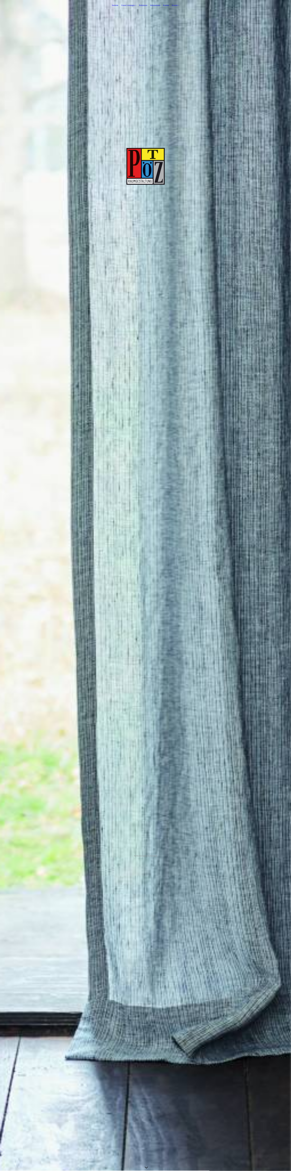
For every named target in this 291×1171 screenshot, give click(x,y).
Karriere (166, 5)
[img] (145, 585)
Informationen (155, 5)
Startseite (115, 5)
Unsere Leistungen (128, 5)
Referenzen (143, 5)
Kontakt (175, 5)
